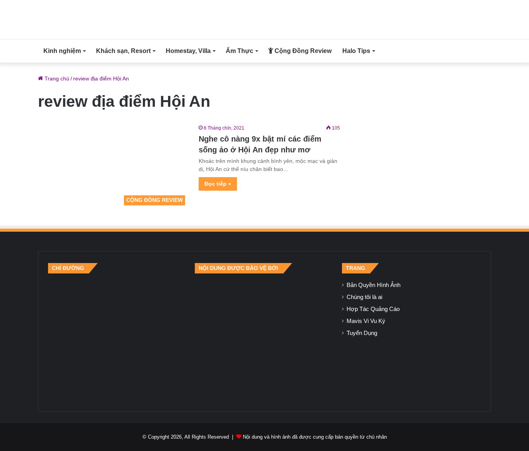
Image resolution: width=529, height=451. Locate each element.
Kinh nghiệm (62, 51)
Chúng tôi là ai (364, 297)
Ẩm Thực (239, 51)
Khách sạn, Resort (123, 51)
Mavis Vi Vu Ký (366, 321)
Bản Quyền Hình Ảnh (373, 285)
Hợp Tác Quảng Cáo (373, 309)
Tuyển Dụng (362, 333)
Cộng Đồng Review (302, 51)
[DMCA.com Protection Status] (264, 337)
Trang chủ (56, 78)
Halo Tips (356, 51)
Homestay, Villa (188, 51)
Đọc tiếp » (217, 184)
